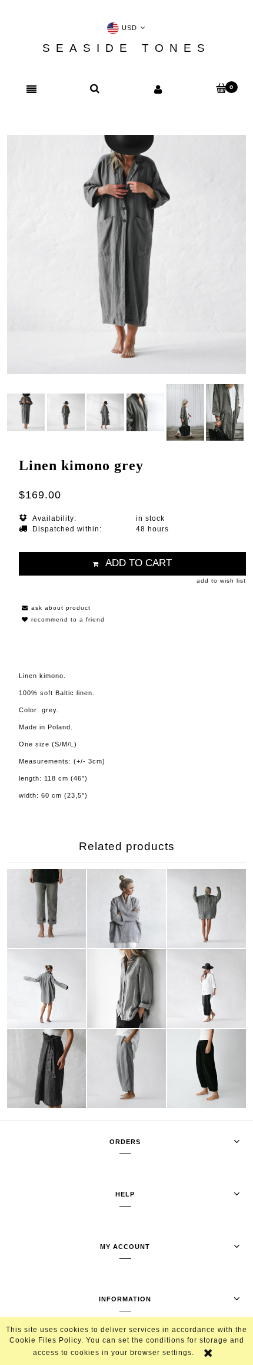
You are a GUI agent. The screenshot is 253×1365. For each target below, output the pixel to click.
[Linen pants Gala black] (206, 1068)
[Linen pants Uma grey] (206, 988)
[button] (32, 89)
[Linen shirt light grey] (126, 988)
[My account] (158, 89)
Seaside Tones (126, 48)
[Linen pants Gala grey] (126, 1068)
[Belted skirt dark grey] (46, 1068)
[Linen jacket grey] (126, 908)
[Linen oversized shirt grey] (46, 988)
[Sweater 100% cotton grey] (206, 908)
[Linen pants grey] (46, 908)
